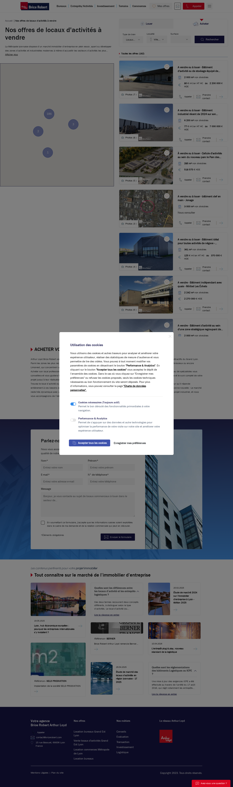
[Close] (170, 335)
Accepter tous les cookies (92, 443)
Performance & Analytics (92, 418)
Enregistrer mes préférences (130, 443)
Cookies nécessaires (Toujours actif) (99, 402)
